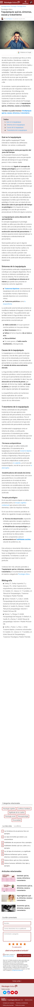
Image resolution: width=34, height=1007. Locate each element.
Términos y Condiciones (22, 1003)
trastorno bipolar (25, 450)
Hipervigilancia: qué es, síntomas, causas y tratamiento (24, 898)
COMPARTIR (25, 3)
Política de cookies (20, 1005)
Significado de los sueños (16, 812)
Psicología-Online (5, 6)
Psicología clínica (21, 6)
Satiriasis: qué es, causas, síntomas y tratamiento (23, 878)
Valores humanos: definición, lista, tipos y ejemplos (17, 864)
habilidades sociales (23, 539)
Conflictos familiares (24, 808)
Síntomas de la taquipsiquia (16, 124)
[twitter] (4, 992)
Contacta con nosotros (8, 1003)
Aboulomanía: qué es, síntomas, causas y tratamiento (24, 888)
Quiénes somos (28, 1000)
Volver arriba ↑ (17, 981)
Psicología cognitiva (9, 808)
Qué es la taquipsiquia (13, 122)
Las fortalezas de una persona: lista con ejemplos (16, 832)
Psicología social (10, 816)
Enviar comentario (24, 955)
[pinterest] (16, 992)
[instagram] (8, 992)
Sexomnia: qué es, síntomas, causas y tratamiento (23, 908)
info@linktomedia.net (17, 970)
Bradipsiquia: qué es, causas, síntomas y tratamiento (17, 112)
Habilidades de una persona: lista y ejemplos (18, 842)
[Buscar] (31, 2)
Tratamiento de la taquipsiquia (17, 130)
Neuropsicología (23, 816)
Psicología (13, 6)
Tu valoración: (17, 947)
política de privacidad (8, 956)
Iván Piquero (9, 19)
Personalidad (17, 820)
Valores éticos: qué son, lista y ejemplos (16, 860)
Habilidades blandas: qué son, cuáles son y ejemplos (17, 846)
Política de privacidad (8, 1005)
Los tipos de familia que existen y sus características (15, 838)
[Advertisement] (17, 720)
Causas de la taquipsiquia (15, 127)
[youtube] (12, 992)
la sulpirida (16, 463)
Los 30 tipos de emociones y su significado (17, 851)
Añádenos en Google (25, 52)
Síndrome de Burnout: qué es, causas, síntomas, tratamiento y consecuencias (16, 855)
